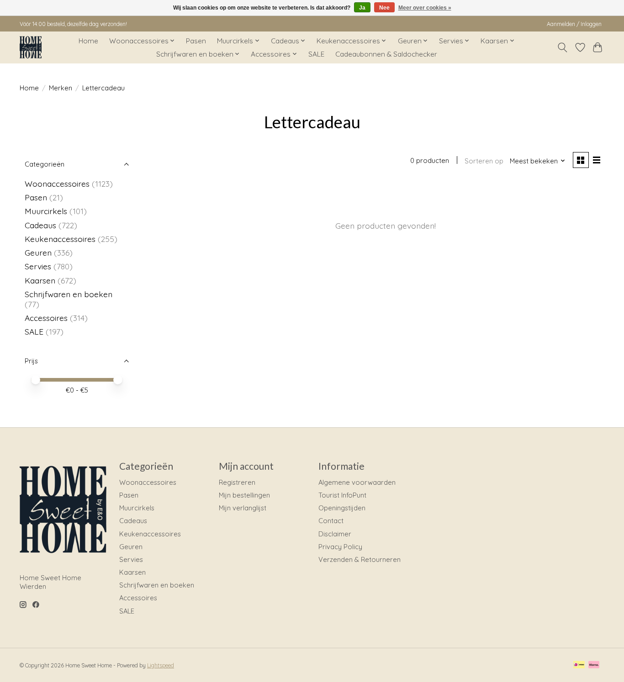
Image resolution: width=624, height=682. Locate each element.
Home (88, 41)
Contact (331, 520)
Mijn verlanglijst (242, 508)
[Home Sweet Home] (31, 47)
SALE (316, 54)
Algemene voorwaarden (357, 482)
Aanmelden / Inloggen (574, 24)
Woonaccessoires (57, 183)
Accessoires (46, 318)
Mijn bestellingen (244, 495)
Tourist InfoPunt (342, 495)
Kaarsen (40, 280)
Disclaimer (334, 534)
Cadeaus (40, 225)
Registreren (237, 482)
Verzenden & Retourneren (359, 559)
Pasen (196, 41)
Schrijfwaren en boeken (68, 294)
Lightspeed (160, 665)
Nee (384, 8)
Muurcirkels (46, 211)
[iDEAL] (579, 665)
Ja (362, 8)
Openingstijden (341, 508)
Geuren (38, 252)
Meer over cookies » (424, 8)
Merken (60, 88)
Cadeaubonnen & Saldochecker (386, 54)
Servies (38, 266)
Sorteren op (484, 161)
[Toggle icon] (562, 47)
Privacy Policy (340, 546)
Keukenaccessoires (60, 239)
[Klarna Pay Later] (593, 665)
